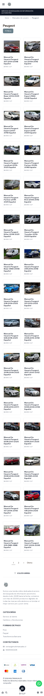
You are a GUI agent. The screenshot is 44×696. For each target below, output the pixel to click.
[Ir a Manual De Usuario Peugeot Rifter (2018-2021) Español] (12, 219)
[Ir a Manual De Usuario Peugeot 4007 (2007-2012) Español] (32, 357)
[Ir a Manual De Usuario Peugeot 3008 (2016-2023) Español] (12, 461)
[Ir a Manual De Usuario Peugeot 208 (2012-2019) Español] (32, 254)
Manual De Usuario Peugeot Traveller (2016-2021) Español (31, 233)
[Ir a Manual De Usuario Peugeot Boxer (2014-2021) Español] (12, 81)
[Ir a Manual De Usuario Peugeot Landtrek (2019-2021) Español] (12, 150)
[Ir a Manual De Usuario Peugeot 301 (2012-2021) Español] (32, 288)
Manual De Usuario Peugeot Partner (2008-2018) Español (31, 164)
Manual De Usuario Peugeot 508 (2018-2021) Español (11, 337)
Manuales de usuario (20, 18)
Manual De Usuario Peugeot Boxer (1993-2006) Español (12, 267)
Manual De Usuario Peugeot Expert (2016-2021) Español (31, 129)
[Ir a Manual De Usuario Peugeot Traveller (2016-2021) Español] (32, 219)
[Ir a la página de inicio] (9, 4)
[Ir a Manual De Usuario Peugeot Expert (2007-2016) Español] (12, 116)
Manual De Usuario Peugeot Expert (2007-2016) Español (11, 129)
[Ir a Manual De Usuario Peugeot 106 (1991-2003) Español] (32, 461)
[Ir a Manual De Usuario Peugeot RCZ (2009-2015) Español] (32, 185)
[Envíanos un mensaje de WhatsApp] (39, 684)
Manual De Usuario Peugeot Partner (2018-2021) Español (11, 198)
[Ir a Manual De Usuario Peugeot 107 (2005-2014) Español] (12, 496)
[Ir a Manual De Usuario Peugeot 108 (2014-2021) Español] (32, 496)
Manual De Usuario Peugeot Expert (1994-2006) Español (31, 95)
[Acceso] (38, 692)
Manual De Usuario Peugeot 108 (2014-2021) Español (31, 509)
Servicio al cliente (10, 617)
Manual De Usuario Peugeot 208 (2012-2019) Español (31, 267)
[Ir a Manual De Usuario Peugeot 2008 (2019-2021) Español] (12, 357)
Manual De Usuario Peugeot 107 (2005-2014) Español (11, 509)
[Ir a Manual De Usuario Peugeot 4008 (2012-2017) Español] (12, 392)
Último (29, 563)
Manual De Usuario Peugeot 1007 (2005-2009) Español (32, 544)
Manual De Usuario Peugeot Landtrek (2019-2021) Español (11, 164)
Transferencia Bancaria (12, 636)
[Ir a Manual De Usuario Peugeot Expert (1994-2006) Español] (32, 81)
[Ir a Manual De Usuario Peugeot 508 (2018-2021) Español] (12, 323)
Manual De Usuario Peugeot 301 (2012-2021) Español (31, 302)
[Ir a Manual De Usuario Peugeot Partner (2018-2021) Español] (12, 185)
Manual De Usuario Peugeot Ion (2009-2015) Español (31, 60)
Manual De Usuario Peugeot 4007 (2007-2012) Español (32, 371)
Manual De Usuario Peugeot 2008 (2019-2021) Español (11, 371)
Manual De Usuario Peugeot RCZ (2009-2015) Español (31, 198)
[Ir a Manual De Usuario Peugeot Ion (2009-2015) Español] (32, 46)
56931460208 (11, 650)
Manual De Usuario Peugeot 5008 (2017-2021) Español (11, 440)
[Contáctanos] (41, 692)
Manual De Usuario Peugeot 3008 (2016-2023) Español (11, 475)
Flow (5, 630)
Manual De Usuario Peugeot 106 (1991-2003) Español (31, 475)
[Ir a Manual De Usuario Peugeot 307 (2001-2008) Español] (12, 46)
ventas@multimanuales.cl (16, 646)
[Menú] (3, 4)
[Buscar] (6, 692)
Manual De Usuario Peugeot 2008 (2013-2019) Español (32, 337)
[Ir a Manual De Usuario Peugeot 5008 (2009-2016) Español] (32, 392)
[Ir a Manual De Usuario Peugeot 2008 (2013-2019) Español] (32, 323)
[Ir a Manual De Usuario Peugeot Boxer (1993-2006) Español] (12, 254)
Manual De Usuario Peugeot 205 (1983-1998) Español (11, 544)
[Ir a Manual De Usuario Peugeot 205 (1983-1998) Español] (12, 530)
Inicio (7, 18)
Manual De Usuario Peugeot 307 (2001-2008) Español (11, 60)
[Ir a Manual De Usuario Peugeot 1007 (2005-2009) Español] (32, 530)
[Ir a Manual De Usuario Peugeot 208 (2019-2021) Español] (12, 288)
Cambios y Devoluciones (13, 620)
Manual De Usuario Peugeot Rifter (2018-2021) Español (11, 233)
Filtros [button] (8, 31)
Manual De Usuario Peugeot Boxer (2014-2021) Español (11, 95)
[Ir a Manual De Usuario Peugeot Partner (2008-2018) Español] (32, 150)
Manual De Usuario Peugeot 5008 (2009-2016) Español (32, 406)
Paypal (5, 633)
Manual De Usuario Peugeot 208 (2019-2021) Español (11, 302)
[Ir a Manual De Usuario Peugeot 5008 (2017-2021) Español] (12, 427)
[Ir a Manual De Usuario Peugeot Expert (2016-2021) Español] (32, 116)
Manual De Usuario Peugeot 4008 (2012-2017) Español (11, 406)
